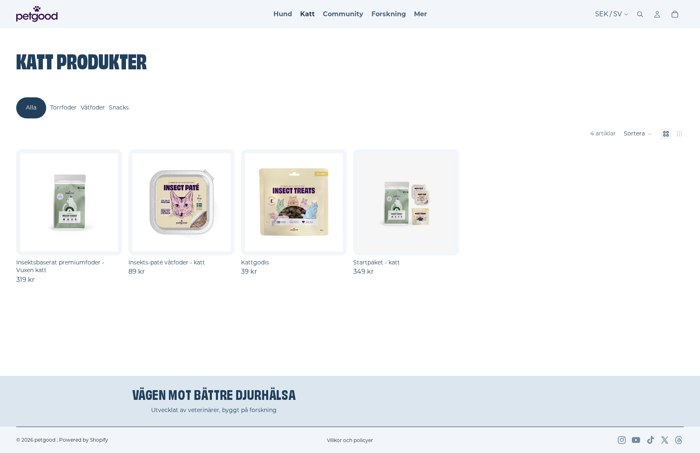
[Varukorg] (675, 14)
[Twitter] (665, 440)
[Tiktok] (650, 440)
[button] (638, 134)
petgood (45, 440)
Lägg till (453, 242)
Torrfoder (63, 107)
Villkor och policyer (350, 440)
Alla (31, 107)
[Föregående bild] (29, 202)
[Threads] (679, 440)
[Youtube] (636, 440)
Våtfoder (93, 107)
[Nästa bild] (109, 202)
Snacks (119, 107)
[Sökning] (640, 14)
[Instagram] (622, 440)
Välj (116, 242)
